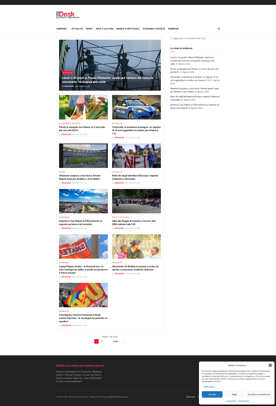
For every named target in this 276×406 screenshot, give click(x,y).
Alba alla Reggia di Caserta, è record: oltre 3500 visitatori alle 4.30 (134, 222)
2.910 (115, 341)
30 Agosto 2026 (80, 183)
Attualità (77, 28)
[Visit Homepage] (67, 15)
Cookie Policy (231, 401)
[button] (270, 365)
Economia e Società (154, 28)
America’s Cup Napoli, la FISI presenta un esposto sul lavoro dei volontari (80, 222)
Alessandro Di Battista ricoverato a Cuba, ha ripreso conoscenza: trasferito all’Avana (135, 268)
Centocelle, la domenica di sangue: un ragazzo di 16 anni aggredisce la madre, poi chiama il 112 (136, 130)
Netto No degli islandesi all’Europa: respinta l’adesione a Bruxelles (135, 177)
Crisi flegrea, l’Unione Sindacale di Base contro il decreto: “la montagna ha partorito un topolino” (83, 318)
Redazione (69, 86)
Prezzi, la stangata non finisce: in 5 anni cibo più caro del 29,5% (82, 128)
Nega (234, 394)
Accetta (212, 394)
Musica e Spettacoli (128, 28)
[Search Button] (219, 28)
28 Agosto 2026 (80, 325)
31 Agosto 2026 (83, 86)
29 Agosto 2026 (80, 277)
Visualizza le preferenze (259, 394)
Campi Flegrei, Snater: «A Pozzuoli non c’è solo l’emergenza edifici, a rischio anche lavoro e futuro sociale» (83, 269)
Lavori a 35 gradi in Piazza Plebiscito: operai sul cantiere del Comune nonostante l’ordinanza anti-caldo (107, 80)
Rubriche (173, 28)
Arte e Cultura (104, 28)
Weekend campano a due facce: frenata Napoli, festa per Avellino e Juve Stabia (79, 177)
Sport (89, 28)
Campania (61, 28)
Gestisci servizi (209, 386)
